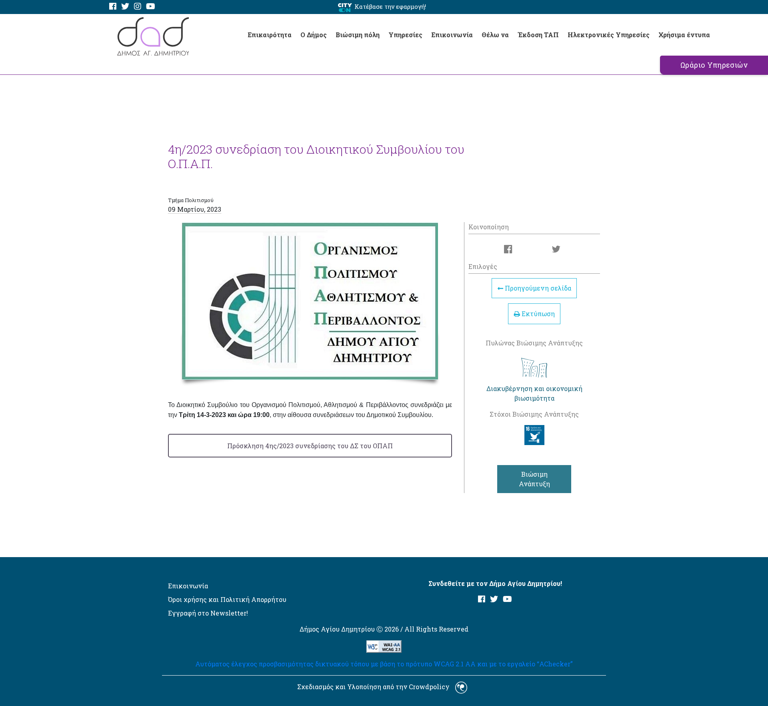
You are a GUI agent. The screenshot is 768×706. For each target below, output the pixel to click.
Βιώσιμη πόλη (358, 34)
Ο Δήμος (313, 34)
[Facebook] (112, 6)
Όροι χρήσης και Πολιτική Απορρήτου (227, 599)
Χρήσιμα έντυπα (684, 34)
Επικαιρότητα (270, 34)
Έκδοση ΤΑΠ (538, 34)
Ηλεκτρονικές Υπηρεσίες (609, 34)
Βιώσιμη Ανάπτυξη (534, 479)
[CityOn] (345, 7)
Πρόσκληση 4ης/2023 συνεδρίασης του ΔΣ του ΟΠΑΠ (310, 445)
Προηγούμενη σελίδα (537, 288)
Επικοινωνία (452, 34)
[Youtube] (150, 6)
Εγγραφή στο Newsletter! (208, 613)
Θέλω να (495, 34)
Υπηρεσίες (405, 34)
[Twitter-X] (125, 6)
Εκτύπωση (537, 313)
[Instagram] (137, 6)
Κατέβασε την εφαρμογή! (390, 6)
